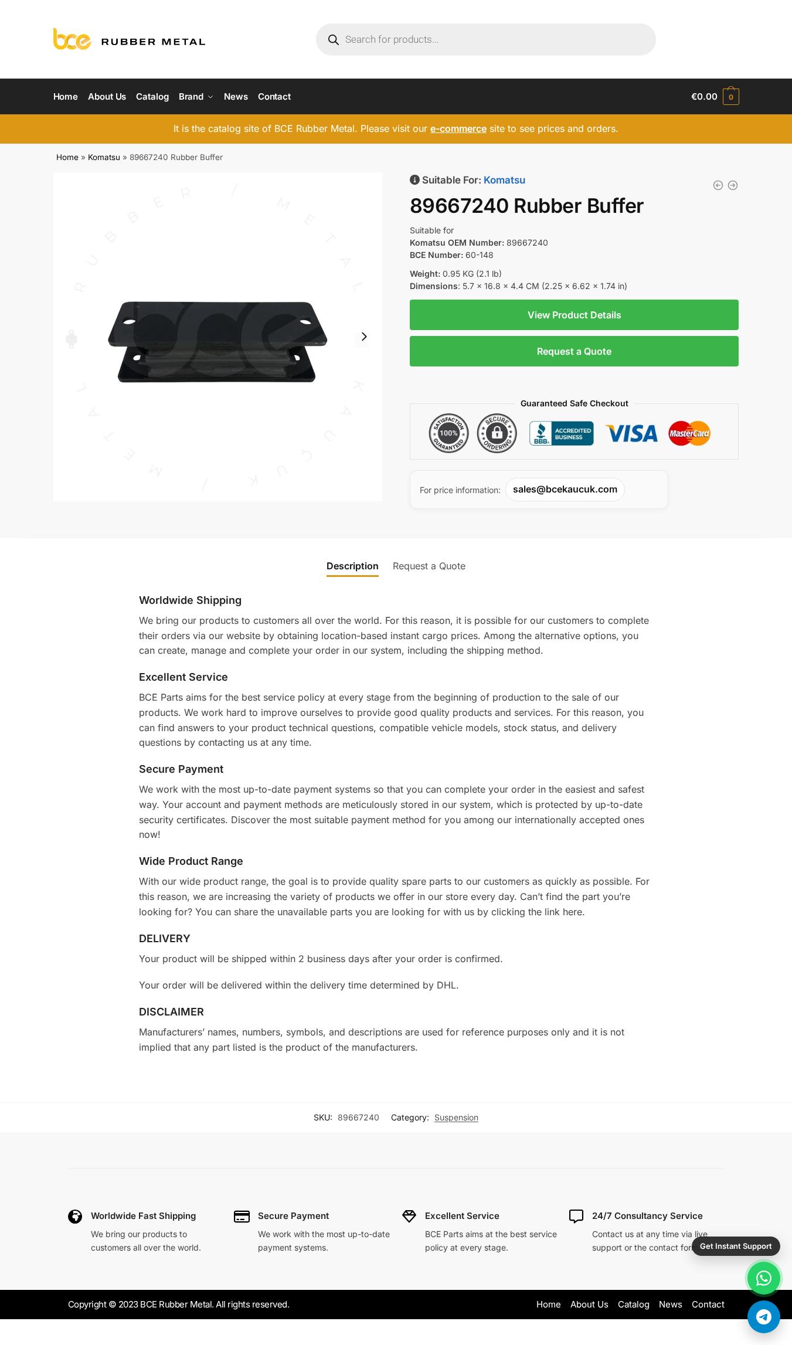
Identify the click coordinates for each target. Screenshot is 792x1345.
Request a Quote (574, 351)
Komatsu (104, 157)
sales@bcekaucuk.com (565, 489)
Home (67, 157)
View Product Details (574, 315)
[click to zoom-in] (218, 337)
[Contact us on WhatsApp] (763, 1278)
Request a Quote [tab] (429, 566)
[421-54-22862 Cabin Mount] (718, 185)
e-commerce (458, 128)
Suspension (456, 1117)
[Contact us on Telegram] (763, 1316)
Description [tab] (353, 566)
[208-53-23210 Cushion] (733, 185)
